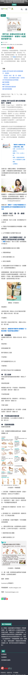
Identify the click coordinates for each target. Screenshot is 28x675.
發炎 (14, 44)
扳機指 (11, 44)
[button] (26, 9)
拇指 (14, 57)
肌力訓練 (17, 44)
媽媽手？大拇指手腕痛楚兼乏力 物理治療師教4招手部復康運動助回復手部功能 (13, 207)
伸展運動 (4, 44)
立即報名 (14, 4)
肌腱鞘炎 (21, 44)
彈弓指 (8, 44)
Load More (14, 616)
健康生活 (3, 15)
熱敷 (4, 241)
